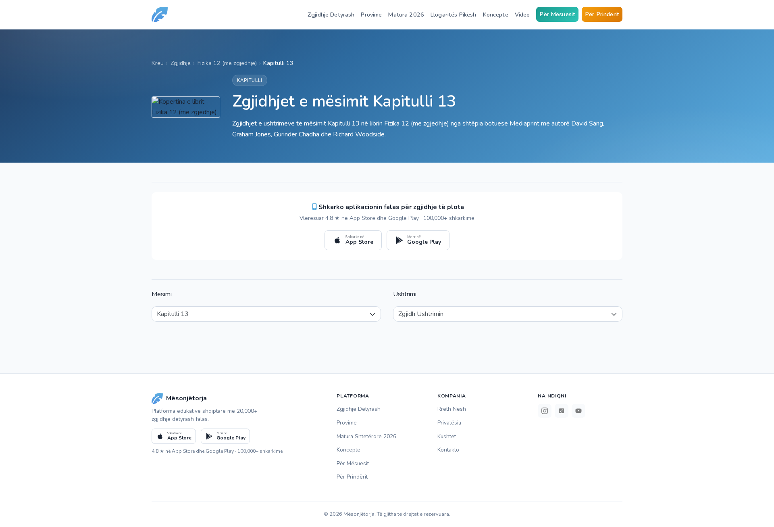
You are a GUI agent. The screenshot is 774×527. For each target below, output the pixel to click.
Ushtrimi (404, 294)
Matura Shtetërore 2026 (366, 436)
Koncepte (495, 14)
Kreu (158, 63)
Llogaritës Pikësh (453, 14)
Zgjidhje (181, 63)
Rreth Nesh (451, 409)
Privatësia (449, 423)
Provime (371, 14)
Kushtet (446, 436)
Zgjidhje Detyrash (331, 14)
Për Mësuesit (557, 14)
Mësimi (162, 294)
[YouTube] (578, 411)
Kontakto (448, 450)
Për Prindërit (602, 14)
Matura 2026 (406, 14)
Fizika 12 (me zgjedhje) (227, 63)
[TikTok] (561, 411)
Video (522, 14)
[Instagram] (544, 411)
